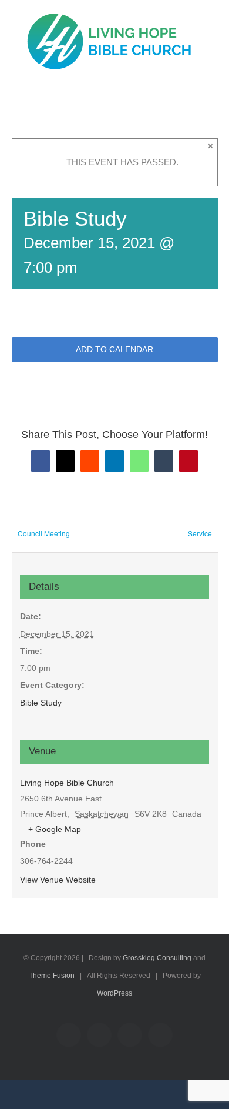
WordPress (114, 993)
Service (200, 533)
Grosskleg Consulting (157, 958)
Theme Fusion (52, 975)
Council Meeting (44, 533)
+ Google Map (54, 829)
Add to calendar (114, 349)
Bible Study (41, 702)
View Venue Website (58, 879)
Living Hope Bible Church (67, 782)
